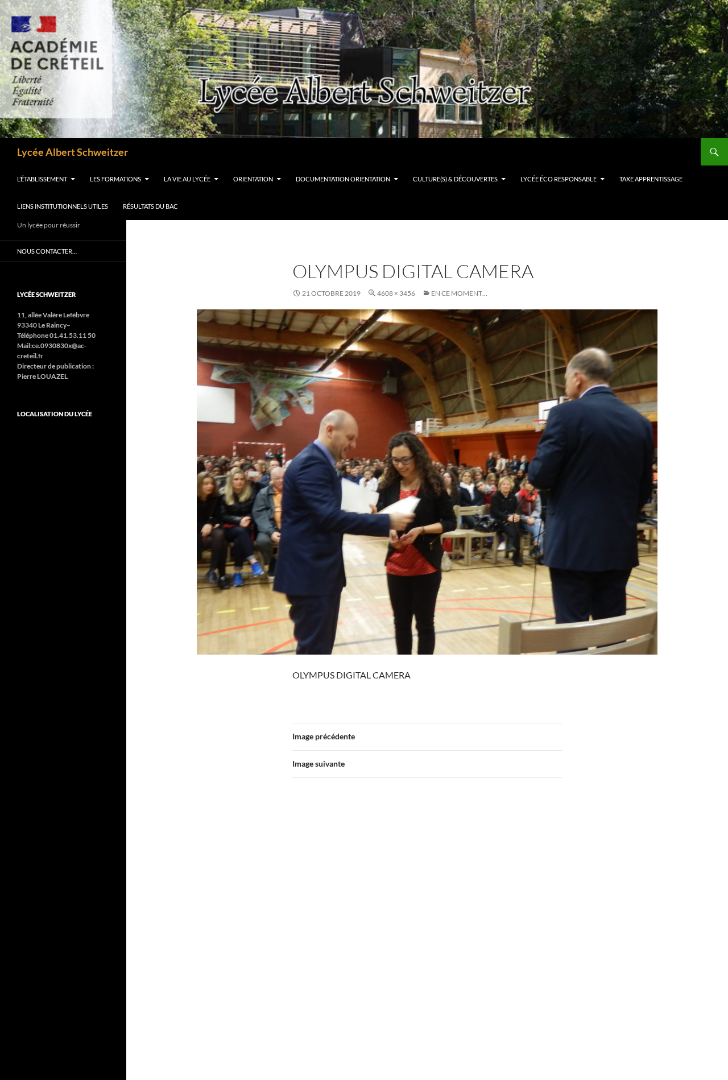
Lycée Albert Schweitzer (72, 152)
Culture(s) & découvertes (455, 179)
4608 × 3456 (396, 293)
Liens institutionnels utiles (62, 206)
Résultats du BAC (150, 206)
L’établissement (42, 179)
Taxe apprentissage (650, 179)
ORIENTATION (253, 179)
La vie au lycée (187, 179)
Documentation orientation (343, 179)
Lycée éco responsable (558, 179)
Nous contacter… (47, 251)
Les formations (115, 179)
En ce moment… (459, 293)
